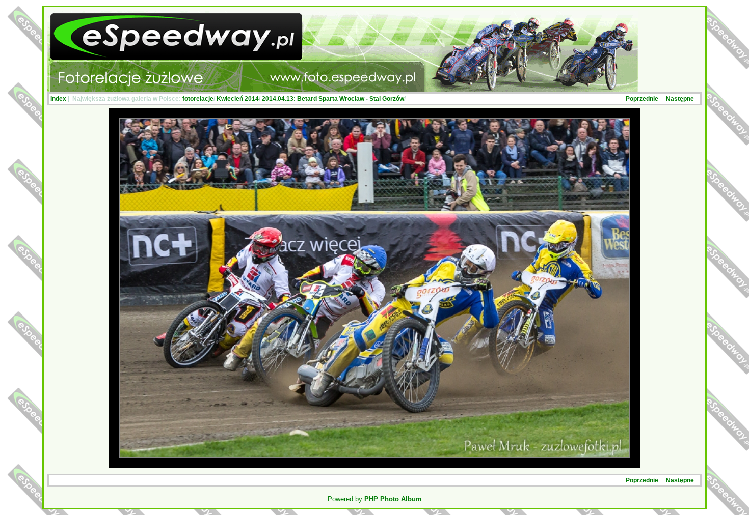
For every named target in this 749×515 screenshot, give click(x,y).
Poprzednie (642, 98)
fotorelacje (197, 98)
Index (58, 98)
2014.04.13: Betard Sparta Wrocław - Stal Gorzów (333, 98)
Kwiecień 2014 (238, 98)
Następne (680, 98)
